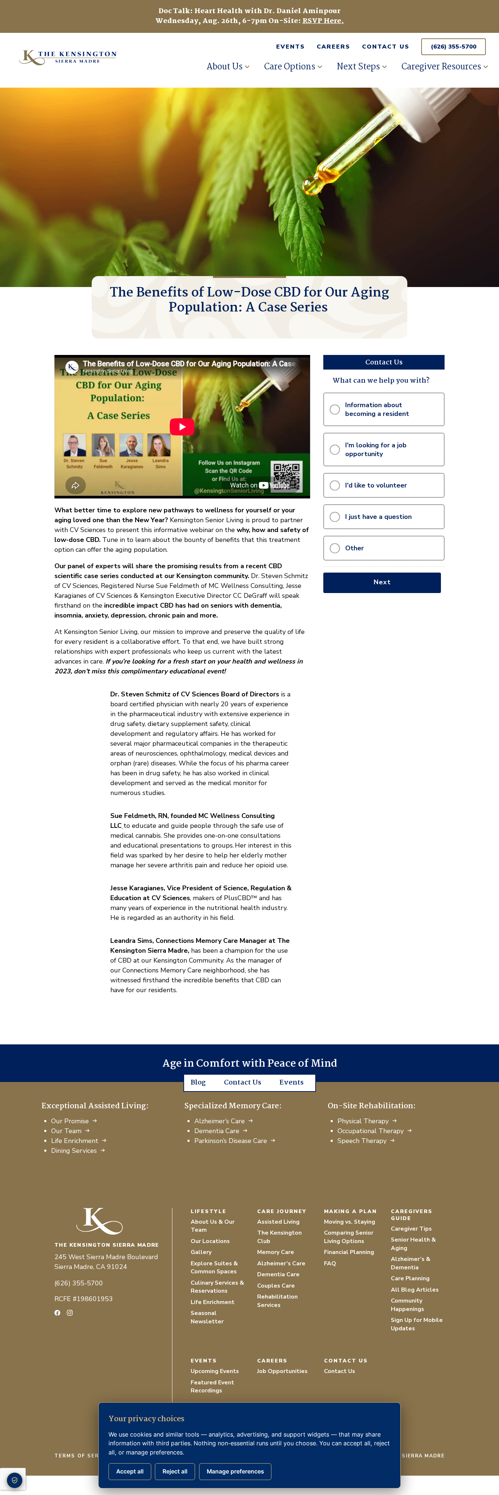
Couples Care (276, 1286)
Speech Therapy (362, 1140)
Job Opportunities (282, 1371)
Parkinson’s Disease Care (230, 1140)
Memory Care (275, 1252)
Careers (333, 47)
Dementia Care (216, 1131)
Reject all (175, 1471)
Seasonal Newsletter (207, 1317)
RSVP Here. (323, 21)
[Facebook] (57, 1313)
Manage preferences (235, 1471)
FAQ (330, 1263)
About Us (224, 67)
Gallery (201, 1252)
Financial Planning (349, 1252)
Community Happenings (407, 1305)
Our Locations (210, 1241)
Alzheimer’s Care (219, 1121)
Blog (198, 1082)
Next (382, 582)
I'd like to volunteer (376, 485)
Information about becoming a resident (377, 409)
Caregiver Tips (411, 1229)
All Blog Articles (415, 1290)
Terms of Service (83, 1456)
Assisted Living (278, 1222)
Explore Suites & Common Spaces (214, 1267)
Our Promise (70, 1121)
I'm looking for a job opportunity (376, 449)
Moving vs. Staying (349, 1222)
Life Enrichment (74, 1140)
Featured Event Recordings (212, 1387)
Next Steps (358, 67)
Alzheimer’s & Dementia (410, 1263)
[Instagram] (70, 1313)
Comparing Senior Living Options (348, 1237)
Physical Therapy (363, 1121)
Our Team (66, 1131)
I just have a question (378, 516)
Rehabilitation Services (277, 1301)
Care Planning (410, 1278)
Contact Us (386, 47)
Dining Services (74, 1150)
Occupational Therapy (371, 1131)
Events (290, 47)
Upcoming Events (215, 1371)
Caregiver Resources (441, 67)
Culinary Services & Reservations (217, 1287)
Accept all (130, 1471)
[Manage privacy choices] (15, 1480)
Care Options (289, 67)
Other (354, 548)
